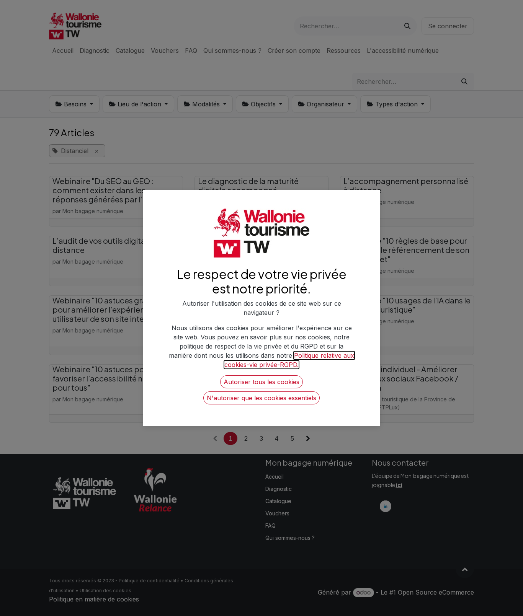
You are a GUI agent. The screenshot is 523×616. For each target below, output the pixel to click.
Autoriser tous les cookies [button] (261, 382)
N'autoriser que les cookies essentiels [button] (261, 398)
